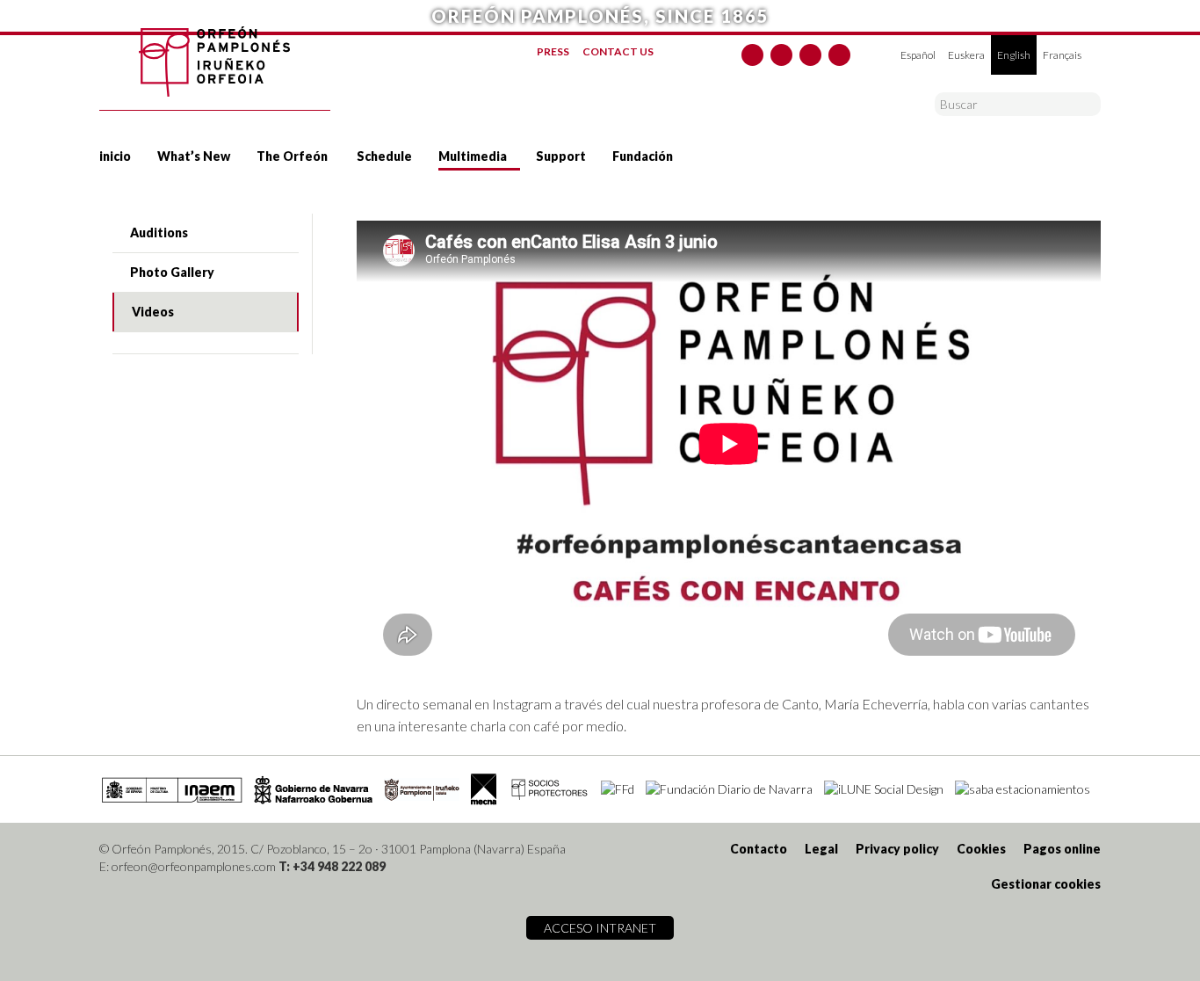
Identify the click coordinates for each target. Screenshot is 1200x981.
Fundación (642, 156)
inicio (115, 156)
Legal (821, 848)
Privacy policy (897, 848)
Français (1062, 55)
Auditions (159, 232)
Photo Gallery (172, 272)
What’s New (193, 156)
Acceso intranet (600, 927)
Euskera (966, 55)
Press (553, 51)
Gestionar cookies (1046, 883)
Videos (153, 311)
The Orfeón (292, 156)
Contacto (758, 848)
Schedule (384, 156)
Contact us (618, 51)
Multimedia (472, 156)
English (1013, 55)
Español (918, 55)
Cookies (981, 848)
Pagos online (1062, 848)
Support (561, 156)
